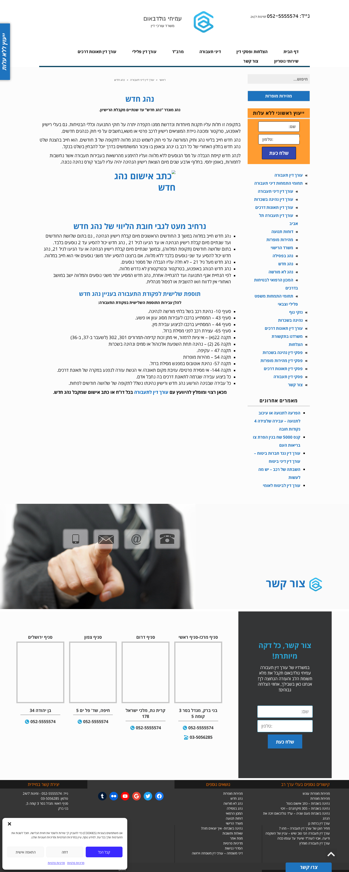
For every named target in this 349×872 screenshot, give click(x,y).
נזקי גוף (296, 312)
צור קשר (295, 384)
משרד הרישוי (282, 247)
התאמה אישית (26, 852)
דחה (65, 852)
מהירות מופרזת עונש (316, 793)
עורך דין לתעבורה (152, 392)
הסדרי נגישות (234, 848)
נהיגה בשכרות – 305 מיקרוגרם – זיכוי (305, 808)
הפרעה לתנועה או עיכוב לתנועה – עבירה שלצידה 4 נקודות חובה (277, 421)
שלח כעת (279, 153)
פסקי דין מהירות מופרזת (281, 360)
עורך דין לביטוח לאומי (281, 485)
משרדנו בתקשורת (287, 336)
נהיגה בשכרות (290, 320)
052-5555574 (200, 727)
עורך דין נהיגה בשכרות (273, 199)
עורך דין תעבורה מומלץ (314, 843)
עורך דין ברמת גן (319, 823)
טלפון (304, 138)
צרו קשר (308, 867)
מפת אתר (236, 838)
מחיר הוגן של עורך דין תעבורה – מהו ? (304, 828)
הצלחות (296, 344)
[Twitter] (148, 796)
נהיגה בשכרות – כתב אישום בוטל (308, 803)
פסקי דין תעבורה (288, 376)
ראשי (162, 80)
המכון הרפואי (234, 813)
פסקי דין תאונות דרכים (283, 368)
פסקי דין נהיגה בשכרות (283, 352)
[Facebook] (159, 796)
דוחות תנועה (282, 231)
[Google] (136, 796)
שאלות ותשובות (232, 833)
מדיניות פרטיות (75, 863)
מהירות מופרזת (279, 239)
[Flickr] (113, 796)
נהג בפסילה (283, 255)
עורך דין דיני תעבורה (142, 80)
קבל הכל (104, 852)
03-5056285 (201, 737)
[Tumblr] (102, 796)
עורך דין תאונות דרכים (274, 207)
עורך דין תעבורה (288, 175)
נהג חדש (285, 263)
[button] (9, 824)
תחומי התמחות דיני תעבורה (278, 183)
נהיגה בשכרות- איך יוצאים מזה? (222, 828)
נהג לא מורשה (281, 272)
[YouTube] (125, 796)
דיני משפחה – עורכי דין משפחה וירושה (217, 853)
